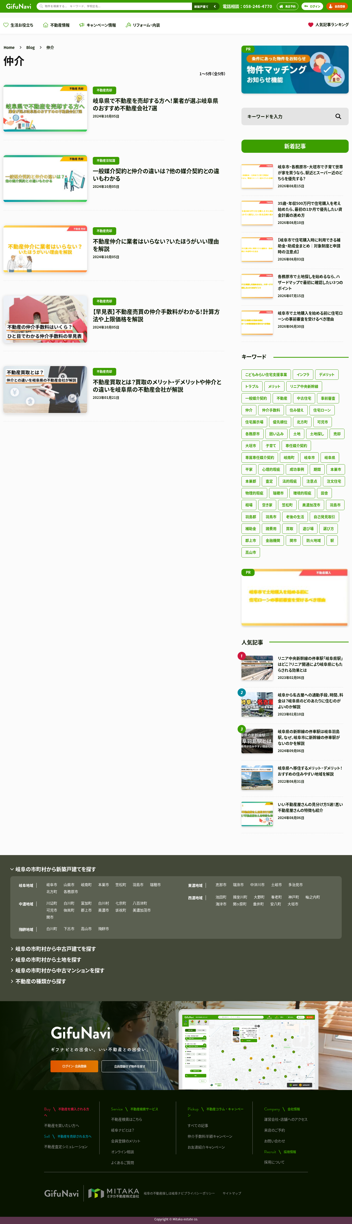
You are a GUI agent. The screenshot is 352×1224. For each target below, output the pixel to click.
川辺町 (51, 903)
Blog (30, 47)
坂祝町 (120, 910)
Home (9, 47)
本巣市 (335, 469)
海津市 (221, 903)
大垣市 (250, 445)
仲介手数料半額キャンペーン (210, 1136)
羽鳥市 (271, 516)
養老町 (276, 896)
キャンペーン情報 (101, 25)
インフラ (303, 374)
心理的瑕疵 (271, 469)
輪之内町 (313, 896)
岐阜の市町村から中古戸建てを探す (55, 948)
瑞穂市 (278, 492)
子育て (271, 445)
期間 (317, 469)
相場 (249, 504)
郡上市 (250, 540)
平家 (249, 469)
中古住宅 (304, 398)
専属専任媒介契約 (259, 457)
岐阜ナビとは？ (122, 1130)
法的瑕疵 (289, 481)
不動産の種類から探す (40, 981)
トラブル (252, 386)
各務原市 (252, 433)
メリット (274, 386)
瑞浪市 (238, 884)
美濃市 (103, 910)
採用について (274, 1161)
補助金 (250, 528)
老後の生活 (295, 516)
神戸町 (293, 896)
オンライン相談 (122, 1151)
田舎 (324, 492)
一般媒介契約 (256, 398)
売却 (337, 433)
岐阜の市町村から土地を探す (48, 959)
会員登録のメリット (125, 1140)
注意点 (311, 481)
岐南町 (289, 457)
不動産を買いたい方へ (61, 1125)
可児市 (322, 421)
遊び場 (308, 528)
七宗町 (120, 903)
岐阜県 (329, 457)
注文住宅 (334, 481)
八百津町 (140, 903)
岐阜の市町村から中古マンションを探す (59, 970)
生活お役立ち (22, 25)
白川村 (103, 903)
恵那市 (221, 884)
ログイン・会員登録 (74, 1066)
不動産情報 (60, 25)
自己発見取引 (324, 516)
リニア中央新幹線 (304, 386)
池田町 (221, 896)
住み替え (297, 409)
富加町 (86, 903)
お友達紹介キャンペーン (206, 1147)
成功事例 (297, 469)
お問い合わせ (274, 1140)
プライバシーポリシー (199, 1193)
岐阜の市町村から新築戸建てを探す (55, 869)
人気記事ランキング (332, 24)
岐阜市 (309, 457)
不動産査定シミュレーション (65, 1146)
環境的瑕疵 (302, 492)
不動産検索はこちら (126, 1119)
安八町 (275, 903)
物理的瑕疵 (254, 492)
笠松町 (287, 504)
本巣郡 (250, 481)
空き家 (267, 504)
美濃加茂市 (311, 504)
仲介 (50, 47)
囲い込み (276, 433)
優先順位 (280, 421)
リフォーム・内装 (146, 25)
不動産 (281, 398)
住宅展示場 (254, 421)
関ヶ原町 (240, 903)
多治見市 (295, 884)
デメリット (327, 374)
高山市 (250, 552)
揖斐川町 (240, 896)
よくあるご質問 (122, 1162)
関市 (293, 540)
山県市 (69, 884)
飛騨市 (103, 928)
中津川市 (257, 884)
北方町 (302, 421)
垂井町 (258, 903)
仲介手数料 (271, 409)
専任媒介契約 (296, 445)
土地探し (317, 433)
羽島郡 (250, 516)
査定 (269, 481)
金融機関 (273, 540)
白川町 (69, 903)
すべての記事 (198, 1125)
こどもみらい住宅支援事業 (266, 374)
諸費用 (271, 528)
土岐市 (276, 884)
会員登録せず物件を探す (129, 1066)
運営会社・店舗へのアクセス (286, 1119)
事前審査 (328, 398)
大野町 (259, 896)
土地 (296, 433)
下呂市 (69, 928)
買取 (289, 528)
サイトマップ (232, 1193)
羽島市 (335, 504)
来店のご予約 (274, 1130)
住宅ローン (322, 409)
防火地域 (313, 540)
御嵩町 (69, 910)
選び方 (328, 528)
